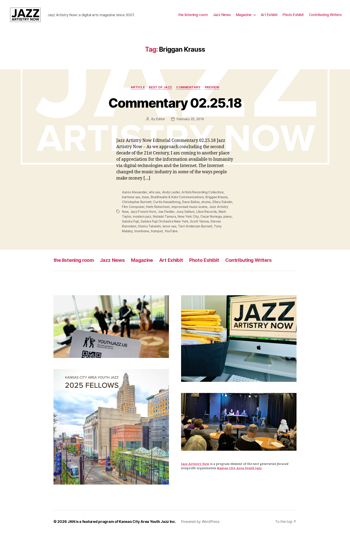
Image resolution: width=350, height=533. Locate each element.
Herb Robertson (158, 207)
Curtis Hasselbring (166, 202)
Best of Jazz (160, 87)
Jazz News (222, 15)
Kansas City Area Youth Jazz (239, 468)
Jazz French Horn (143, 212)
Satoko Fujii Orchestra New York (164, 221)
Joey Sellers (185, 212)
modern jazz (142, 216)
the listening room (193, 15)
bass (145, 197)
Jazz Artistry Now (195, 464)
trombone (141, 231)
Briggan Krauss (216, 197)
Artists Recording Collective (202, 192)
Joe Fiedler (166, 212)
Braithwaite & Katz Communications (177, 197)
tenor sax (169, 226)
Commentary (188, 87)
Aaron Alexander (134, 192)
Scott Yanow (199, 221)
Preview (212, 87)
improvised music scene (189, 207)
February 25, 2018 (190, 119)
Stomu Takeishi (149, 226)
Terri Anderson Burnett (195, 226)
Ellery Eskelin (222, 202)
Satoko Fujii (130, 221)
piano (227, 216)
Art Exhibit (269, 15)
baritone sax (131, 197)
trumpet (157, 231)
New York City (188, 216)
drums (206, 202)
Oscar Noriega (211, 216)
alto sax (154, 192)
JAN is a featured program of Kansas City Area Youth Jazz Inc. (121, 521)
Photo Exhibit (293, 15)
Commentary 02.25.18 (174, 103)
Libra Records (206, 212)
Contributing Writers (325, 15)
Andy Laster (171, 192)
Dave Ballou (191, 202)
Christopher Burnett (137, 202)
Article (138, 87)
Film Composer (133, 207)
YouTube (171, 231)
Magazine (244, 15)
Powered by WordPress (200, 521)
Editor (160, 119)
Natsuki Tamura (164, 216)
